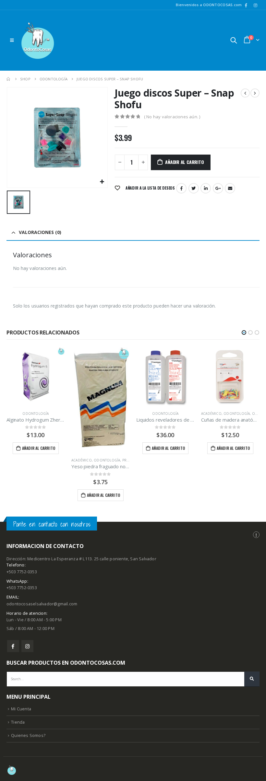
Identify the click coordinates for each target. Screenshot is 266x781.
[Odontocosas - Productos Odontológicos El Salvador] (37, 40)
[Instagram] (255, 5)
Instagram (27, 646)
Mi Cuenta (21, 709)
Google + (218, 188)
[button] (244, 332)
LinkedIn (205, 188)
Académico (81, 460)
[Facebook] (246, 5)
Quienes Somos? (28, 735)
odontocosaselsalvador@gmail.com (41, 604)
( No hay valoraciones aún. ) (172, 117)
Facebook (181, 188)
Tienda (18, 722)
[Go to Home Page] (8, 79)
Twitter (193, 188)
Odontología (35, 413)
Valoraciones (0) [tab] (40, 232)
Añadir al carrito (184, 161)
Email (230, 188)
